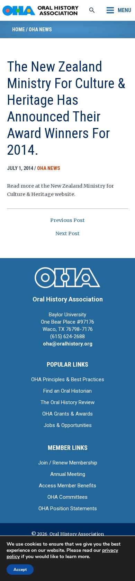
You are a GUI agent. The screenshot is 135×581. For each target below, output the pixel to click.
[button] (92, 10)
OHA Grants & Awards (67, 414)
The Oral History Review (67, 402)
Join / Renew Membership (67, 463)
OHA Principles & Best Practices (67, 379)
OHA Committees (67, 497)
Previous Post (67, 220)
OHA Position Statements (67, 508)
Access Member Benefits (67, 485)
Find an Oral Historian (67, 391)
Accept (20, 569)
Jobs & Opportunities (68, 425)
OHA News (40, 29)
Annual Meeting (67, 474)
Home (18, 29)
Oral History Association (68, 299)
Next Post (67, 233)
